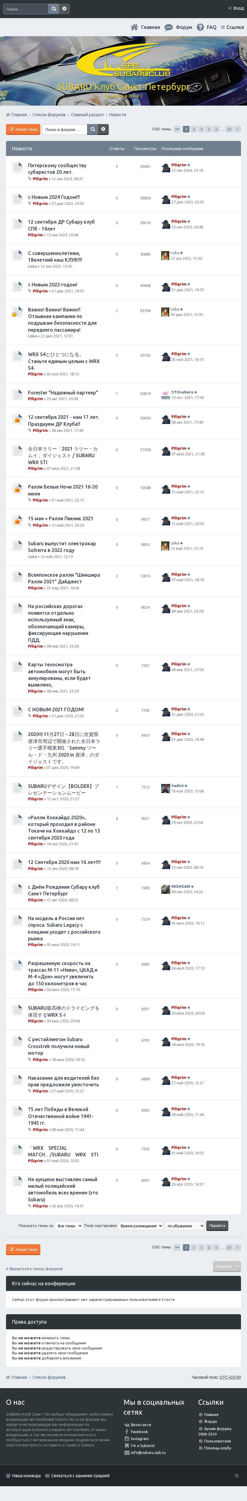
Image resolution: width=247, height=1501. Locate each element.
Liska (32, 266)
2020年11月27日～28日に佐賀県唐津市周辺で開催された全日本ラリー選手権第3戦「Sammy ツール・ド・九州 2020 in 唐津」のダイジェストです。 (64, 747)
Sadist (177, 785)
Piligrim (40, 178)
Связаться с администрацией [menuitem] (80, 1475)
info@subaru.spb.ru (148, 1452)
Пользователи (217, 1441)
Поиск (53, 9)
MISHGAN (180, 886)
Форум (210, 1421)
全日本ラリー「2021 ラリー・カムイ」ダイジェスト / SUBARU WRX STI (63, 455)
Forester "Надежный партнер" (63, 392)
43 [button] (229, 129)
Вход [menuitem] (239, 8)
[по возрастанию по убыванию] (185, 1225)
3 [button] (201, 129)
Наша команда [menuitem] (26, 1475)
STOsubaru (182, 392)
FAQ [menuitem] (212, 27)
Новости (22, 148)
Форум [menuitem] (184, 27)
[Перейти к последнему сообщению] (189, 165)
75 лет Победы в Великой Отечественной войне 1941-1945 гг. (60, 1116)
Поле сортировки (101, 1225)
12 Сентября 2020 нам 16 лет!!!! (64, 862)
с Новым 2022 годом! (52, 284)
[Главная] (123, 74)
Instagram (140, 1438)
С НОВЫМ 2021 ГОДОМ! (56, 709)
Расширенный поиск (64, 9)
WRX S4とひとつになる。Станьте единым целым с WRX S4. (64, 361)
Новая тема (26, 129)
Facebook (139, 1431)
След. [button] (237, 129)
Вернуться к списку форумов (36, 1269)
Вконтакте (141, 1425)
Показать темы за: (37, 1225)
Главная (150, 27)
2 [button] (194, 129)
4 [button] (209, 129)
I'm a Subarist (143, 1445)
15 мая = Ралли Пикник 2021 (60, 518)
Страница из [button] (177, 129)
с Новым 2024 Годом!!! (54, 197)
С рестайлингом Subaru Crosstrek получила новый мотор (58, 1046)
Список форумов (49, 1377)
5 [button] (216, 129)
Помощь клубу (217, 1448)
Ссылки (235, 27)
